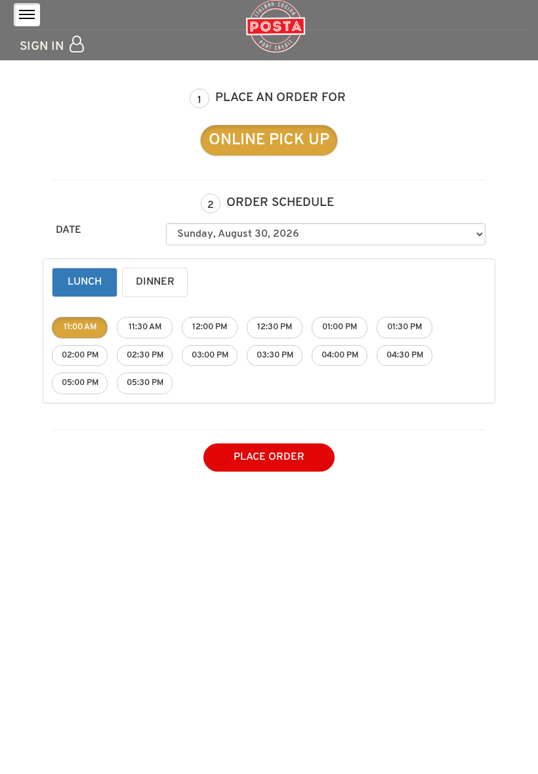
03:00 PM (210, 355)
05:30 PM (145, 382)
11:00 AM (80, 327)
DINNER (155, 282)
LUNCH (85, 282)
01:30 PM (404, 327)
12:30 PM (274, 327)
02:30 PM (145, 355)
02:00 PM (80, 355)
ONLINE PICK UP (269, 140)
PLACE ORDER (269, 457)
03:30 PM (275, 355)
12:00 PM (209, 327)
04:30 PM (404, 355)
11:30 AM (145, 327)
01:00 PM (339, 327)
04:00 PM (339, 355)
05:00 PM (80, 382)
